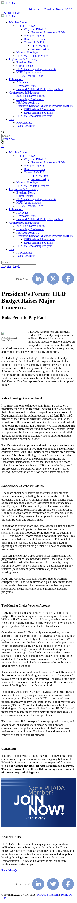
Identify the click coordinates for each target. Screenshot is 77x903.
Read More (8, 870)
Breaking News (53, 9)
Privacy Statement (47, 894)
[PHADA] (8, 3)
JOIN (68, 9)
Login (16, 12)
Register (6, 12)
